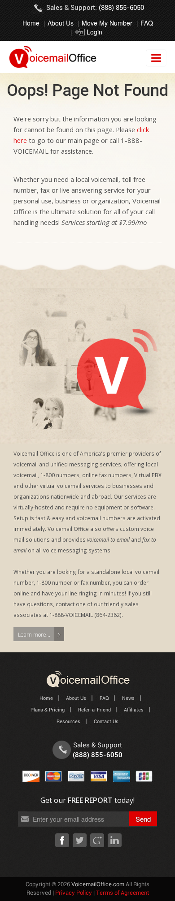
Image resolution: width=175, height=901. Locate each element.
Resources (68, 721)
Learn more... (34, 634)
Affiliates (134, 709)
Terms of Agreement (122, 893)
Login (94, 31)
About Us (61, 22)
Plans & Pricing (48, 709)
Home (30, 22)
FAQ (146, 22)
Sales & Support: (95, 7)
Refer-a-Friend (94, 709)
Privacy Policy (73, 893)
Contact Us (106, 721)
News (128, 698)
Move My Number (107, 22)
